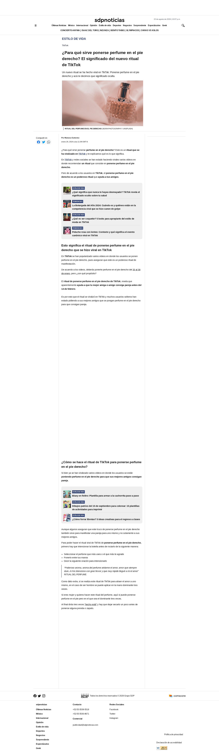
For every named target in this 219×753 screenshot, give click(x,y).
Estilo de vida (105, 25)
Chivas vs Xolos (150, 30)
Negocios (127, 25)
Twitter (112, 714)
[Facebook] (38, 142)
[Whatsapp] (48, 142)
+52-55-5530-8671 (81, 714)
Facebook (114, 709)
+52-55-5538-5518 (81, 709)
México (71, 25)
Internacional (82, 25)
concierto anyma (70, 30)
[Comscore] (177, 696)
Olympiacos (132, 30)
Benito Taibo (117, 30)
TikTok (65, 45)
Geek (164, 25)
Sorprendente (139, 25)
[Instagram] (43, 695)
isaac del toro (90, 30)
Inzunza (104, 30)
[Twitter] (43, 142)
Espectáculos (154, 25)
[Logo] (109, 20)
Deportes (117, 25)
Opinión (93, 25)
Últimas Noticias (59, 25)
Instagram (114, 718)
